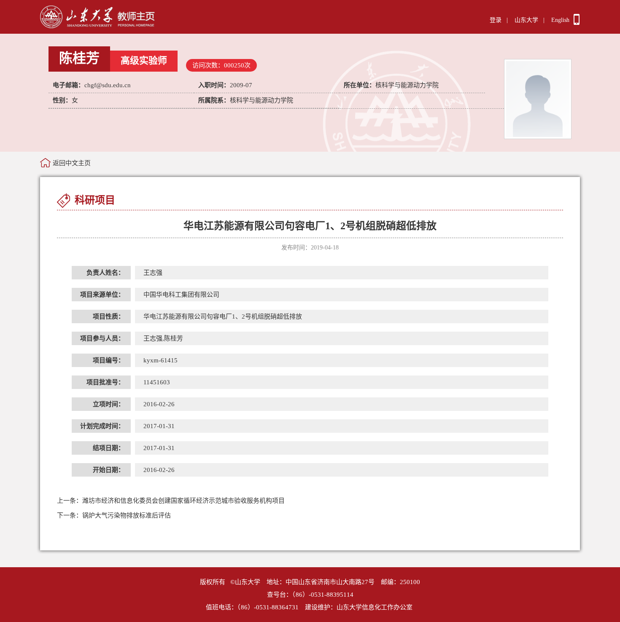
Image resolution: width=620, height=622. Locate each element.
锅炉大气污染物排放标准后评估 (114, 515)
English (560, 20)
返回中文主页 (72, 163)
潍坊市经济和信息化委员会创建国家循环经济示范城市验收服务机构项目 (171, 500)
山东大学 (526, 20)
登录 (495, 20)
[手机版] (577, 22)
